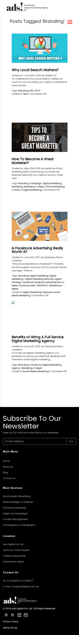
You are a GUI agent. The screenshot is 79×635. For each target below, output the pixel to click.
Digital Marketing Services (39, 279)
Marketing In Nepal (34, 186)
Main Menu (10, 451)
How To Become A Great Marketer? (33, 161)
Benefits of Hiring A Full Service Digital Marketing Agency (38, 339)
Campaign (36, 183)
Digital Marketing (52, 183)
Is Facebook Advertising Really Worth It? (37, 250)
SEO (32, 90)
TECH (37, 90)
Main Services (12, 487)
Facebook (27, 282)
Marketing (17, 186)
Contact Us (9, 478)
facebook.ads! (27, 285)
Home (6, 461)
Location (9, 535)
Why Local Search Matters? (35, 69)
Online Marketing (55, 186)
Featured (47, 292)
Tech (25, 93)
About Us (8, 466)
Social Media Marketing (36, 371)
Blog (5, 472)
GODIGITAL (42, 285)
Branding (23, 90)
